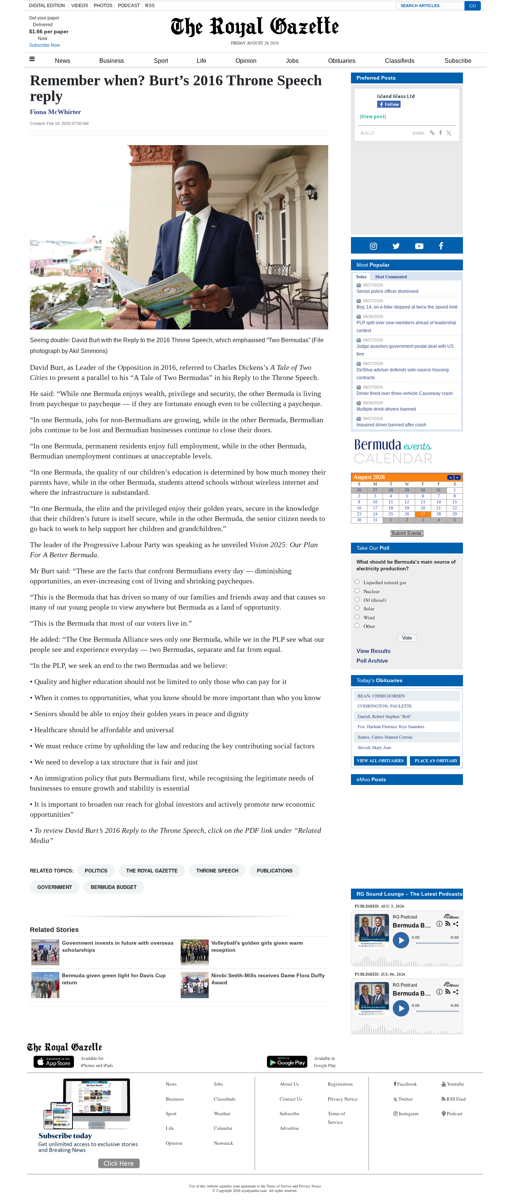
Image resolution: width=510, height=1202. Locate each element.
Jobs (292, 61)
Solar (369, 608)
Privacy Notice (343, 1098)
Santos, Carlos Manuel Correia (385, 737)
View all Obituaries (380, 761)
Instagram (408, 1113)
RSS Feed (455, 1098)
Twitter (405, 1098)
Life (201, 61)
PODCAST (129, 5)
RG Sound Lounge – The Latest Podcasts (410, 894)
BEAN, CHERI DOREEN (381, 696)
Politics (96, 870)
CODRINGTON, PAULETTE (385, 706)
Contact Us (291, 1098)
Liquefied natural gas (385, 582)
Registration (340, 1083)
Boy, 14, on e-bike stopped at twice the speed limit (407, 307)
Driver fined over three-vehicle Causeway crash (405, 393)
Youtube (455, 1083)
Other (369, 626)
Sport (161, 61)
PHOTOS (103, 5)
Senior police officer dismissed (388, 291)
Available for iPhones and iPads (97, 1061)
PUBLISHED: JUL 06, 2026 (380, 974)
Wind (369, 617)
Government (54, 886)
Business (111, 61)
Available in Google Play (325, 1061)
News (62, 61)
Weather (222, 1113)
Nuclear (371, 591)
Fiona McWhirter (55, 112)
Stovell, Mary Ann (374, 747)
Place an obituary (436, 761)
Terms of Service (336, 1117)
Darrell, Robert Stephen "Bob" (385, 716)
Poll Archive (372, 660)
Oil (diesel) (375, 600)
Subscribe (458, 61)
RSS (150, 5)
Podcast (454, 1113)
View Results (374, 651)
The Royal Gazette (152, 870)
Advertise (289, 1128)
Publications (275, 870)
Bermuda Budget (114, 886)
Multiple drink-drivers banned (386, 409)
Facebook (406, 1083)
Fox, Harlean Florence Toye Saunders (391, 726)
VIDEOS (79, 5)
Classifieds (399, 61)
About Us (289, 1083)
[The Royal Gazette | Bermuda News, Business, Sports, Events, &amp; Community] (255, 27)
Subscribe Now (44, 45)
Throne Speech (217, 870)
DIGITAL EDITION (47, 5)
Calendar (223, 1128)
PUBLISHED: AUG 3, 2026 (379, 906)
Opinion (246, 61)
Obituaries (341, 61)
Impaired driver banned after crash (391, 424)
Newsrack (223, 1143)
